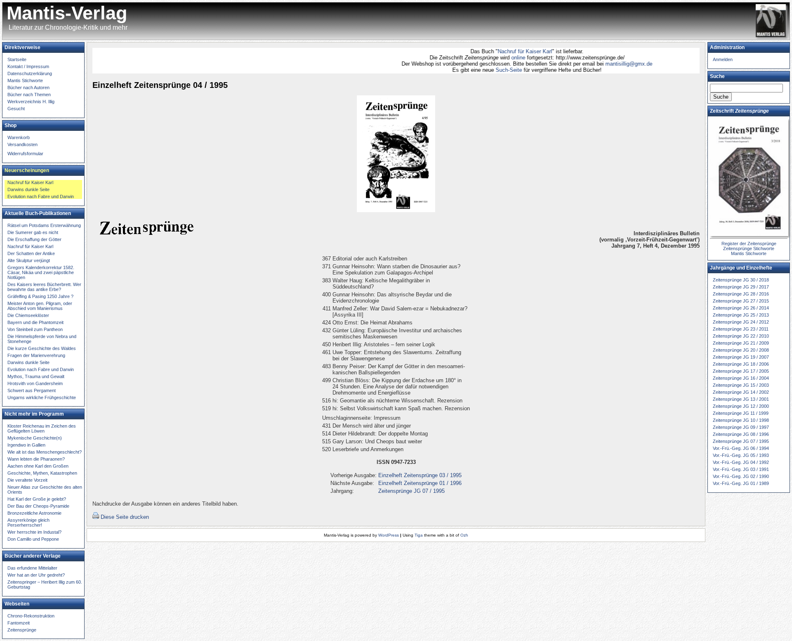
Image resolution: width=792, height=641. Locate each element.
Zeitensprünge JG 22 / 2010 (741, 336)
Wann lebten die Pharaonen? (36, 459)
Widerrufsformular (25, 153)
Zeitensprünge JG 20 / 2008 (741, 350)
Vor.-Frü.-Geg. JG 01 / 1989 (741, 483)
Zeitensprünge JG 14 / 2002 (741, 392)
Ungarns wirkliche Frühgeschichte (41, 397)
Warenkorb (18, 137)
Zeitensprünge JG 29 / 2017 (741, 286)
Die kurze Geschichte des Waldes (41, 348)
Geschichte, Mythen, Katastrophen (42, 473)
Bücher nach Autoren (28, 87)
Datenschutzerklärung (29, 73)
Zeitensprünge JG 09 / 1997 (741, 427)
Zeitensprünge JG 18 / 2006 (741, 364)
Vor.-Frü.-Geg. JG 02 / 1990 (741, 476)
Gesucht (16, 108)
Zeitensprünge (21, 629)
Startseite (16, 59)
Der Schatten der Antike (31, 253)
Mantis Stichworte (25, 80)
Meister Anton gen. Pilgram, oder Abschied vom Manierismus (39, 306)
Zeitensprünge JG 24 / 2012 (741, 321)
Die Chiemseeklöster (28, 315)
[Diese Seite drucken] (95, 517)
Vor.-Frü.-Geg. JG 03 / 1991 (741, 469)
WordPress (388, 535)
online (503, 57)
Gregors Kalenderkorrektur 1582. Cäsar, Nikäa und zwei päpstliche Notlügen (40, 272)
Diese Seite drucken (125, 517)
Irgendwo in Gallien (26, 444)
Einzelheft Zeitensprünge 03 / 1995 (420, 475)
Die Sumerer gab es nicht (32, 232)
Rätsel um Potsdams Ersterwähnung (44, 225)
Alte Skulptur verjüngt (28, 260)
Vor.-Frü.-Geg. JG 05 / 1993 (741, 455)
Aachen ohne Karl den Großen (37, 466)
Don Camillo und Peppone (33, 539)
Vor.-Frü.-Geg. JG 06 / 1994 (741, 448)
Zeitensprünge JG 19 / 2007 (741, 357)
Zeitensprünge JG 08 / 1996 (741, 434)
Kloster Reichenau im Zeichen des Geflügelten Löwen (41, 428)
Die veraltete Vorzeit (27, 480)
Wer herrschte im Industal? (34, 532)
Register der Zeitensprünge (748, 243)
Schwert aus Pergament (31, 390)
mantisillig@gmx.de (612, 64)
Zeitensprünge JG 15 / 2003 (741, 385)
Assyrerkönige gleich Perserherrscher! (28, 522)
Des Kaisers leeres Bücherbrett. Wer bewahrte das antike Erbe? (44, 287)
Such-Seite (493, 70)
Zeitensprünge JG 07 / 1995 (411, 491)
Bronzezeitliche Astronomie (34, 513)
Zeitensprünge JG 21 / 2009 (741, 343)
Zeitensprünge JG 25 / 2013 (741, 314)
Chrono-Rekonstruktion (30, 615)
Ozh (464, 535)
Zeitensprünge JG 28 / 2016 (741, 293)
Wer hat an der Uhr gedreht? (36, 574)
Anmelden (723, 59)
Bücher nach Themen (29, 94)
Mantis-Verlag (67, 13)
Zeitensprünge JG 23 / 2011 (740, 328)
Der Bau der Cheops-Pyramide (38, 506)
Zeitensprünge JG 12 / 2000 (741, 406)
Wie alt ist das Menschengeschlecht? (44, 451)
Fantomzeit (18, 622)
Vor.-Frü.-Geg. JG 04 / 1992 (741, 462)
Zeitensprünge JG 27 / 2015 (741, 300)
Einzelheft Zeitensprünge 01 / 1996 (420, 483)
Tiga (419, 535)
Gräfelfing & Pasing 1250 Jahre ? (40, 296)
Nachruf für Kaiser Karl (509, 51)
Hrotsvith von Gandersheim (35, 383)
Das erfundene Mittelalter (32, 567)
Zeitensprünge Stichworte (748, 248)
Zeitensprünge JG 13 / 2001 (741, 399)
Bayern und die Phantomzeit (35, 322)
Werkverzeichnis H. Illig (30, 101)
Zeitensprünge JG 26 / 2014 (741, 307)
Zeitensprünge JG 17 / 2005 (741, 371)
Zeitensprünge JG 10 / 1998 (741, 420)
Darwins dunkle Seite (28, 189)
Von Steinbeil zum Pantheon (35, 329)
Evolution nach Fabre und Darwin (40, 196)
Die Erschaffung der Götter (34, 239)
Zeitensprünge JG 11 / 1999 (740, 413)
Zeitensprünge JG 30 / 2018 (741, 279)
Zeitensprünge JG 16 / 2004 (741, 378)
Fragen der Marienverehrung (36, 355)
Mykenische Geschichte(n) (34, 437)
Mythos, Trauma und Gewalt (35, 376)
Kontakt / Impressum (28, 66)
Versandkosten (22, 144)
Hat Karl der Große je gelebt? (36, 499)
